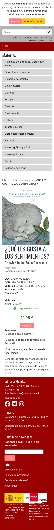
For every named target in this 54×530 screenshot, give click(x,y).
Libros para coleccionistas (19, 133)
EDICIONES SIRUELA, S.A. (30, 285)
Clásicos (9, 92)
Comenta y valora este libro (20, 270)
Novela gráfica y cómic (18, 147)
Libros (5, 180)
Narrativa (10, 140)
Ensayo (9, 99)
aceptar (15, 21)
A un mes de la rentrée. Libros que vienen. (24, 63)
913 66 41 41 (45, 38)
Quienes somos (13, 469)
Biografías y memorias (17, 72)
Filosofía (9, 106)
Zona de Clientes (42, 27)
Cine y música (13, 85)
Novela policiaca (14, 154)
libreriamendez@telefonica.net (21, 393)
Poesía (8, 161)
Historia (9, 120)
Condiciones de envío (16, 480)
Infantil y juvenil (13, 126)
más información (33, 21)
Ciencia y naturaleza (16, 78)
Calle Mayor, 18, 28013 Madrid (21, 386)
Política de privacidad (16, 474)
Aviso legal (10, 485)
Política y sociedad (15, 167)
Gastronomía (12, 113)
